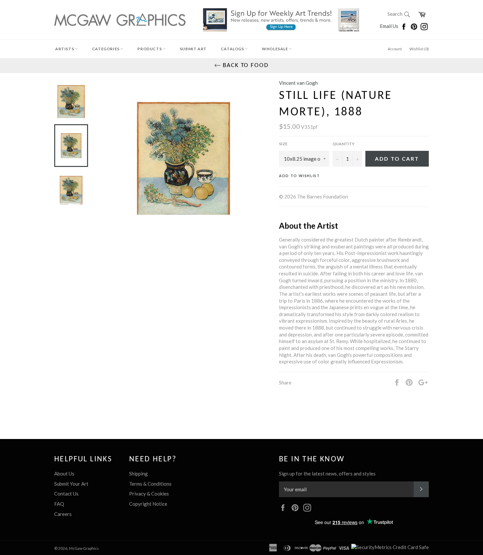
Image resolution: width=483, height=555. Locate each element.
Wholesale (275, 48)
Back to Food (244, 65)
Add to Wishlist (299, 175)
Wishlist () (419, 49)
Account (395, 49)
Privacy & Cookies (149, 494)
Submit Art (193, 48)
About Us (64, 473)
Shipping (138, 473)
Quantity (344, 143)
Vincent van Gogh (298, 83)
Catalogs (233, 48)
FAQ (59, 504)
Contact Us (66, 494)
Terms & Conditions (150, 484)
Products (149, 48)
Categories (106, 48)
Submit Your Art (71, 484)
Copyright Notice (148, 504)
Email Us (389, 26)
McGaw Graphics (84, 548)
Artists (65, 48)
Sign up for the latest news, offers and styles (327, 473)
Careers (63, 514)
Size (283, 143)
